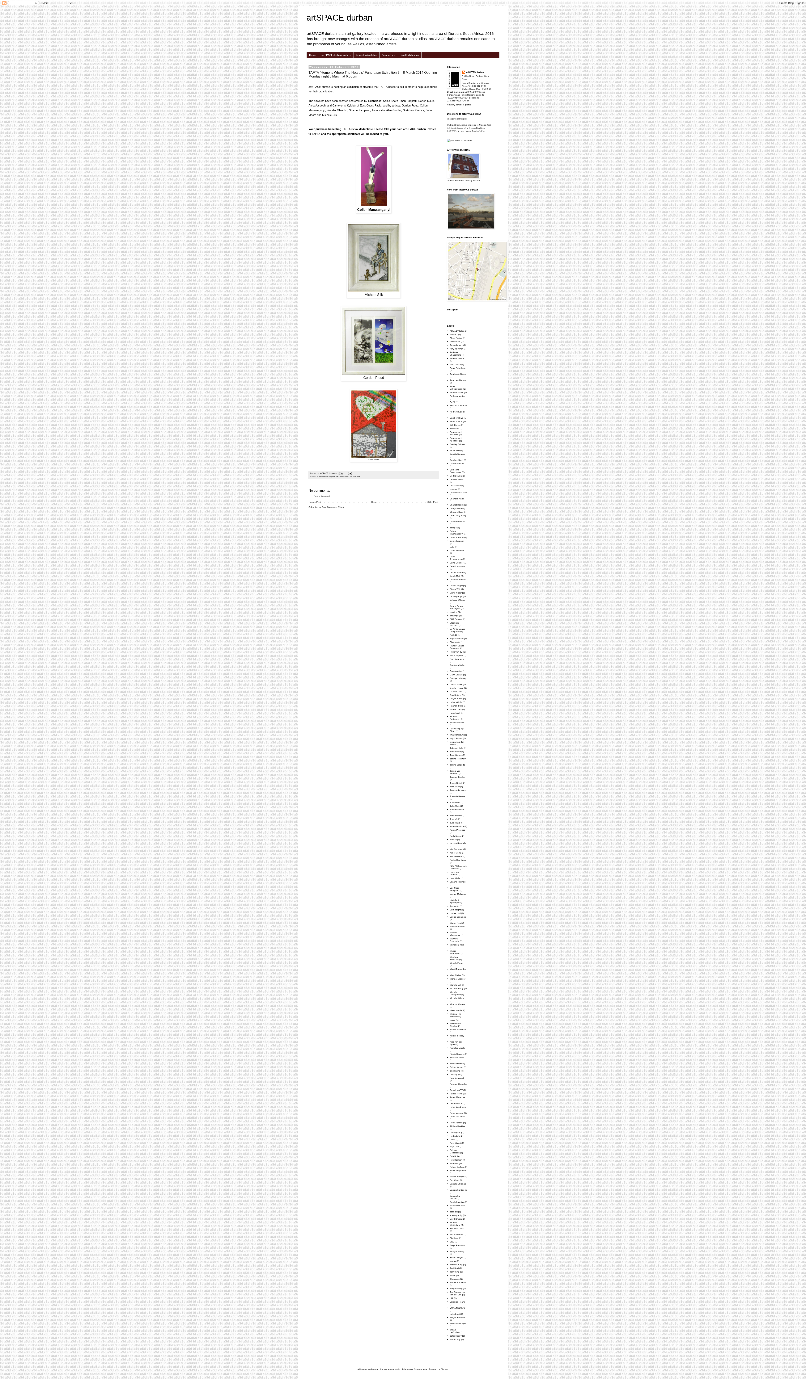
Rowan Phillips (457, 1176)
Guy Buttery (455, 695)
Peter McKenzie (457, 1116)
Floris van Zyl (456, 652)
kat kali (453, 839)
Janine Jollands (457, 765)
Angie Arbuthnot (458, 368)
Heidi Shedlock (457, 722)
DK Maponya (456, 596)
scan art (454, 1212)
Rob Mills (454, 1163)
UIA (451, 1298)
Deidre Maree (456, 572)
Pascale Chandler (458, 1084)
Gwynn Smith (456, 698)
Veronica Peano (457, 1302)
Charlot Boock (456, 505)
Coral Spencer (457, 537)
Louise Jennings (458, 917)
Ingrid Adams (456, 738)
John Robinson (457, 809)
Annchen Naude (458, 380)
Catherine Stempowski (455, 471)
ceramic (453, 489)
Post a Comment (322, 496)
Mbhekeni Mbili (457, 945)
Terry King (454, 1272)
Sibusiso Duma (457, 1228)
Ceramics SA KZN (458, 492)
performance (456, 1103)
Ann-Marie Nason (458, 374)
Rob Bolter (455, 1156)
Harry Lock (455, 713)
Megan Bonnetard (455, 952)
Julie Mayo (455, 823)
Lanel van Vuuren (454, 873)
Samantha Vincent (455, 1197)
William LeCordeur (455, 1331)
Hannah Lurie (456, 706)
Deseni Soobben (458, 579)
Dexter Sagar (456, 585)
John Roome (456, 815)
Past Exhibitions (410, 55)
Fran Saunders (457, 659)
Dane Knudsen (457, 550)
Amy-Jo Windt (456, 349)
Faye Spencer (456, 638)
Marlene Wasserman (455, 933)
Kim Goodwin (456, 849)
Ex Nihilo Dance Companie (457, 630)
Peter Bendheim (458, 1107)
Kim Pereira (455, 853)
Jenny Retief (456, 783)
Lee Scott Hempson (454, 889)
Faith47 (453, 635)
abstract (454, 334)
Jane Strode (456, 755)
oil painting (455, 1071)
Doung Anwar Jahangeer (456, 607)
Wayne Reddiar (457, 1317)
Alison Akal (455, 341)
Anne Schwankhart (456, 387)
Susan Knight (456, 1257)
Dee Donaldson (457, 566)
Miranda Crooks (457, 1004)
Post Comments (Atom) (333, 507)
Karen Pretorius (457, 830)
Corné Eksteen (457, 541)
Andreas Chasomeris (455, 353)
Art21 (452, 402)
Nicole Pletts (456, 1063)
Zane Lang (455, 1339)
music (452, 1020)
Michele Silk (355, 476)
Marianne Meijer (457, 926)
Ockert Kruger (456, 1067)
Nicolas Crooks (457, 1057)
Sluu (452, 1242)
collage (453, 528)
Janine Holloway (458, 759)
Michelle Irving (456, 988)
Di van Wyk (455, 589)
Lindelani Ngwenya (454, 901)
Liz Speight (455, 910)
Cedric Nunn (456, 476)
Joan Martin (455, 802)
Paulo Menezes (457, 1097)
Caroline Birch (456, 460)
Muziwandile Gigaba (456, 1024)
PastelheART (456, 1090)
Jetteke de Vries (458, 790)
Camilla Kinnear (457, 454)
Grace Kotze (456, 691)
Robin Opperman (458, 1170)
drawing (453, 612)
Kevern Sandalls (458, 843)
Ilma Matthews (457, 735)
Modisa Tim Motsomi (455, 1015)
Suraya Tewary (457, 1251)
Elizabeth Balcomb (454, 624)
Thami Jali (454, 1279)
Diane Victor (456, 593)
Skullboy (454, 1238)
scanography (456, 1215)
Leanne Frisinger (458, 882)
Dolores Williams (457, 600)
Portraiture (455, 1136)
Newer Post (315, 502)
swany (453, 1261)
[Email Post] (349, 473)
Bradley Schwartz (458, 444)
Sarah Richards (457, 1205)
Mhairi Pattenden (458, 969)
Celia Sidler (455, 485)
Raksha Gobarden (455, 1151)
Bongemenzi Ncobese (456, 433)
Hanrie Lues (456, 709)
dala (452, 547)
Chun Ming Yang (458, 515)
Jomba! (453, 819)
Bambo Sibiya (456, 418)
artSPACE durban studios (336, 55)
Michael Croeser (457, 979)
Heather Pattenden (455, 717)
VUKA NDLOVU (457, 1308)
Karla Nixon (455, 836)
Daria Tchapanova (456, 558)
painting (454, 1074)
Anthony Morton (457, 396)
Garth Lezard (456, 675)
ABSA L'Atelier (457, 331)
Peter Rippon (456, 1123)
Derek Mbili (455, 576)
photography (456, 1132)
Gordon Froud (342, 476)
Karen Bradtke (457, 826)
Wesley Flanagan (458, 1324)
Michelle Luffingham (455, 993)
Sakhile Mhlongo (458, 1184)
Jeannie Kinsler (457, 777)
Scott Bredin (456, 1219)
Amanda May (456, 345)
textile (452, 1275)
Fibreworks (455, 642)
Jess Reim (455, 786)
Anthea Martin (456, 392)
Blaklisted (454, 428)
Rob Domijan (456, 1160)
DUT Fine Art (456, 619)
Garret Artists (456, 671)
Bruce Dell (455, 450)
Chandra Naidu (457, 499)
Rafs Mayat (455, 1143)
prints (452, 1139)
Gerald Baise (456, 684)
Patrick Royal (456, 1094)
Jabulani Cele (456, 748)
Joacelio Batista (457, 796)
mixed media (456, 1010)
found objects (456, 655)
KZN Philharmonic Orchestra (458, 867)
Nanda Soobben (458, 1029)
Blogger (444, 1369)
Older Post (432, 502)
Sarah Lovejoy (457, 1202)
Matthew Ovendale (454, 940)
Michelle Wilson (457, 998)
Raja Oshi (454, 1146)
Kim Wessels (456, 856)
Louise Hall (455, 913)
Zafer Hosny (456, 1336)
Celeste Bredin (457, 479)
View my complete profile (459, 105)
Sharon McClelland (455, 1223)
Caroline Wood (457, 463)
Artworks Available (366, 55)
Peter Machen (456, 1113)
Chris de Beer (456, 512)
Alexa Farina (456, 338)
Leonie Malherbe (458, 894)
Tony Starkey (456, 1288)
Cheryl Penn (456, 508)
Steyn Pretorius (457, 1245)
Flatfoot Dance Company (457, 647)
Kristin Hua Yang (458, 860)
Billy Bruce (455, 425)
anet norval (455, 364)
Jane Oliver (455, 751)
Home (312, 55)
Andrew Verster (457, 358)
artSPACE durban (339, 17)
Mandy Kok (455, 923)
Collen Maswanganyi (326, 476)
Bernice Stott (456, 421)
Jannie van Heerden (455, 772)
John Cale (455, 806)
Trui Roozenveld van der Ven (458, 1293)
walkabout (455, 1314)
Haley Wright (456, 702)
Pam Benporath (457, 1078)
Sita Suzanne (456, 1234)
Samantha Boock (458, 1190)
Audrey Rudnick (457, 412)
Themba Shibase (458, 1282)
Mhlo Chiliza (455, 975)
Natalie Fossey (457, 1036)
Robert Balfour (457, 1167)
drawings (454, 616)
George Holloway (458, 678)
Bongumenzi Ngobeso (456, 439)
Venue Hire (388, 55)
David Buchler (456, 563)
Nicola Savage (457, 1054)
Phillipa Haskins (457, 1126)
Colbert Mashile (457, 521)
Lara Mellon (455, 878)
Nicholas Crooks (457, 1048)
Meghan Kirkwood (454, 958)
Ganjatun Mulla (457, 665)
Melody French (457, 963)
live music (454, 906)
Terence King (456, 1264)
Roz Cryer (454, 1180)
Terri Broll (454, 1268)
